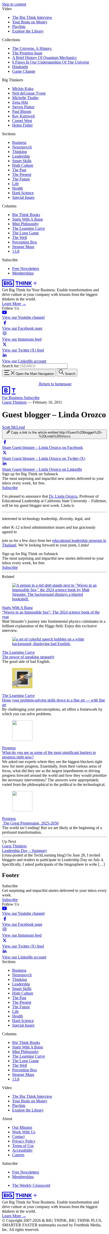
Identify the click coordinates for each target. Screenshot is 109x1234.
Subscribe (32, 397)
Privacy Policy (23, 1141)
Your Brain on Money (29, 22)
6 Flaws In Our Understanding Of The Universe (50, 62)
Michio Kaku (22, 88)
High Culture (22, 165)
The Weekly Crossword (31, 1185)
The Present (21, 174)
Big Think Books (26, 214)
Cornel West (22, 120)
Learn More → (14, 303)
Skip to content (14, 4)
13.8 (15, 251)
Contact (18, 1136)
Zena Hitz (20, 102)
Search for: (11, 366)
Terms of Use (23, 1146)
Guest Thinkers (14, 402)
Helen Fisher (22, 125)
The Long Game (25, 233)
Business (19, 142)
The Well (19, 237)
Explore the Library (28, 31)
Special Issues (23, 197)
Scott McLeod (13, 427)
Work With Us (23, 1132)
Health (17, 188)
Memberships (23, 273)
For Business (13, 397)
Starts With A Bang (27, 219)
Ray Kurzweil (23, 116)
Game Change (23, 71)
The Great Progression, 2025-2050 (30, 823)
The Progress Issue (27, 53)
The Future (21, 179)
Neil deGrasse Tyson (29, 93)
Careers (18, 1155)
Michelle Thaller (25, 98)
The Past (19, 170)
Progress (9, 748)
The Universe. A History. (32, 48)
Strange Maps (23, 247)
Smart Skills (21, 161)
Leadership (21, 156)
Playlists (18, 26)
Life (15, 183)
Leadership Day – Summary (24, 850)
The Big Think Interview (32, 17)
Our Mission (22, 1127)
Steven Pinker (23, 107)
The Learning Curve (28, 228)
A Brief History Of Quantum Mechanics (44, 57)
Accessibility (22, 1150)
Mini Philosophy (25, 224)
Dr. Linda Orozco (63, 496)
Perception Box (24, 242)
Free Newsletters (25, 268)
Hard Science (23, 193)
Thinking (19, 151)
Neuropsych (22, 147)
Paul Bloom (21, 111)
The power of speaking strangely (28, 657)
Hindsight (20, 67)
